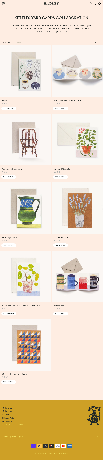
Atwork (49, 453)
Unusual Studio (63, 453)
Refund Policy (7, 421)
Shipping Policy (8, 418)
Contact (5, 414)
